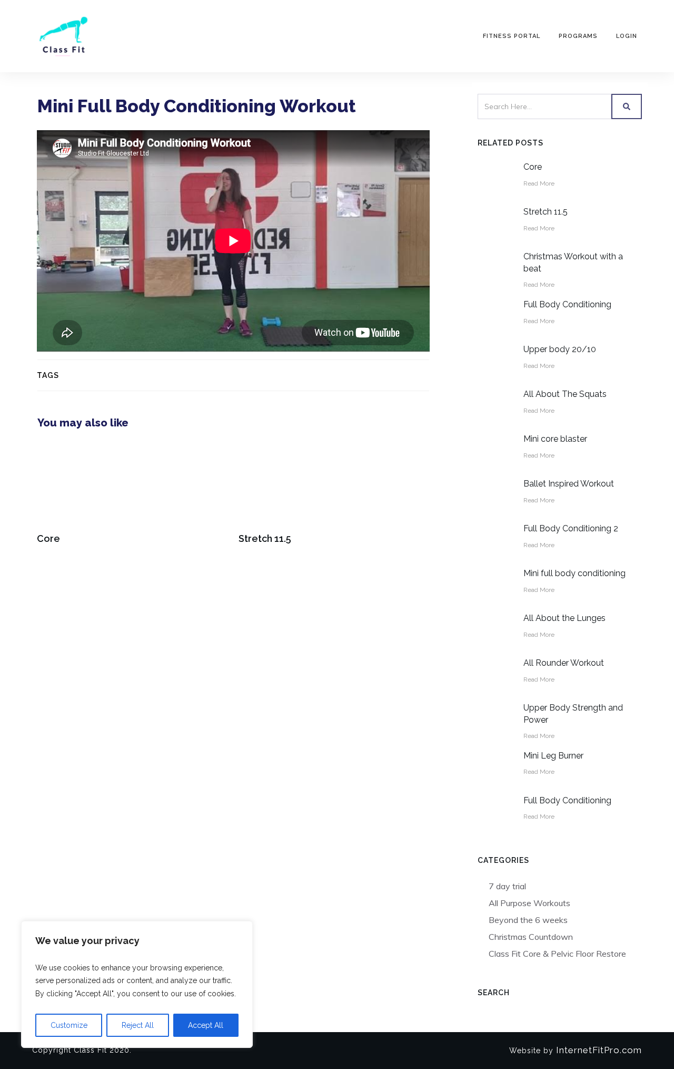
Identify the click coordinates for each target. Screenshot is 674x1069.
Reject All (138, 1025)
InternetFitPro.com (597, 1050)
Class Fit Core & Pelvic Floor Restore (557, 953)
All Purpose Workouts (529, 903)
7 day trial (507, 886)
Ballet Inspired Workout (568, 484)
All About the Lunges (564, 618)
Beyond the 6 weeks (528, 920)
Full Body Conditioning (567, 304)
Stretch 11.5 (334, 498)
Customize (69, 1025)
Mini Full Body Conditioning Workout (196, 105)
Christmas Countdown (531, 936)
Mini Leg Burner (553, 756)
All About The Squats (565, 394)
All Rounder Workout (563, 663)
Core (132, 498)
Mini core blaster (555, 439)
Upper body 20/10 (559, 349)
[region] (137, 984)
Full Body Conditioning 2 (570, 528)
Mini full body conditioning (574, 573)
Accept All (205, 1025)
